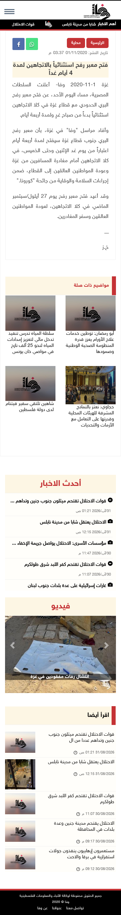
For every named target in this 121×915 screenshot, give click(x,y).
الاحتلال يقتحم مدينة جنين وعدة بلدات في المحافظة (84, 826)
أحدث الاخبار (60, 484)
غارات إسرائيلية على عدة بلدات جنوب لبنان (67, 586)
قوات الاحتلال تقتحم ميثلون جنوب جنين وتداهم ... (58, 501)
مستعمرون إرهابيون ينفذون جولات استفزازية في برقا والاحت (81, 854)
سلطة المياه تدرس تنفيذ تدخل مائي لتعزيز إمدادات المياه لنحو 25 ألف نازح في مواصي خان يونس (30, 343)
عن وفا (42, 908)
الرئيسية (97, 43)
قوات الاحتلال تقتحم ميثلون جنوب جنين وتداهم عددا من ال (81, 737)
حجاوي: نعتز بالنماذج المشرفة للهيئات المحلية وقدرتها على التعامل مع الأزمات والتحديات (91, 416)
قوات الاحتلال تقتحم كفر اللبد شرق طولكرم (65, 564)
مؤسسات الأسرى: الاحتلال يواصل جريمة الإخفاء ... (59, 543)
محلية (76, 43)
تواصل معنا (75, 908)
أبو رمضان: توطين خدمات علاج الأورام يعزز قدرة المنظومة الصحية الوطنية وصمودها (90, 343)
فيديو (60, 606)
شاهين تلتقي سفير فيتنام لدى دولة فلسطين (30, 407)
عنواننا (57, 908)
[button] (13, 645)
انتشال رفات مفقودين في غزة (60, 677)
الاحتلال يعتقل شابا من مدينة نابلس (73, 522)
